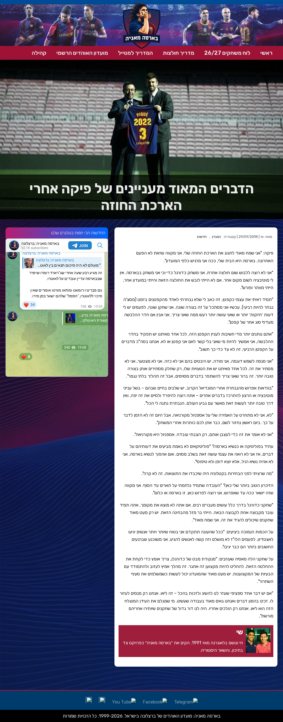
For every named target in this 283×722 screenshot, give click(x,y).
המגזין (216, 237)
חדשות (202, 237)
